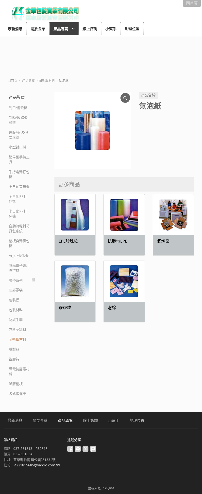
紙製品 (14, 349)
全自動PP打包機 (18, 199)
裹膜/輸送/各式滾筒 (19, 135)
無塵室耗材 (17, 329)
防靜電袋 (16, 290)
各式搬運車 (17, 393)
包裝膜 (14, 300)
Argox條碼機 (19, 255)
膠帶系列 (16, 280)
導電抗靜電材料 (19, 371)
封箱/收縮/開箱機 (19, 120)
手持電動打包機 (19, 174)
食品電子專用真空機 (19, 268)
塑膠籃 (14, 359)
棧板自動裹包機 (19, 243)
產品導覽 (28, 80)
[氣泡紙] (92, 130)
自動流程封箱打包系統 (19, 228)
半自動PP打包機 (18, 213)
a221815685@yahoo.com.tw (37, 465)
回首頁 (12, 80)
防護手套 (16, 319)
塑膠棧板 (16, 383)
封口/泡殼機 (18, 107)
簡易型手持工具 (19, 159)
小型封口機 (17, 147)
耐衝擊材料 (47, 80)
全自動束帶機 (19, 186)
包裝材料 (16, 309)
